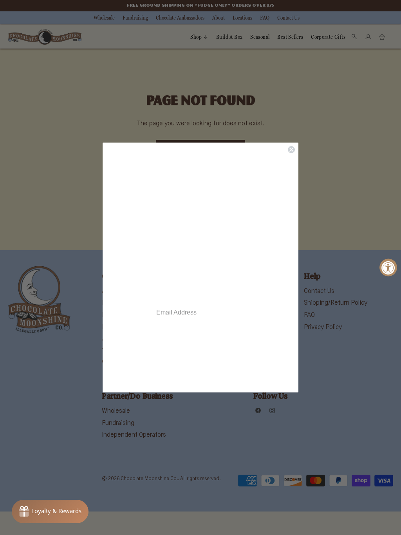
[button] (200, 223)
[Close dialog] (291, 150)
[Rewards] (50, 511)
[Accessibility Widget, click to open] (388, 268)
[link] (200, 373)
